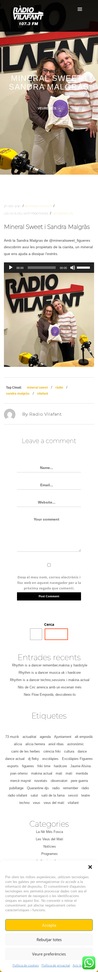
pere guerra (79, 781)
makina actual (41, 773)
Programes (40, 213)
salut (34, 795)
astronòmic (75, 744)
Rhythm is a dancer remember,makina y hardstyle (49, 665)
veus (36, 803)
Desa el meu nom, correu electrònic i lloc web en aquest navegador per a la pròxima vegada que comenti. (49, 582)
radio (56, 788)
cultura (69, 751)
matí (69, 773)
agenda (45, 737)
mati (59, 773)
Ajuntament (62, 737)
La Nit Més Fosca (49, 832)
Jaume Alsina (80, 766)
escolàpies (50, 759)
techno (24, 803)
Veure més (47, 108)
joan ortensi (19, 773)
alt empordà (84, 737)
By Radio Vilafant (38, 206)
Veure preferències (49, 954)
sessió (73, 795)
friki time (43, 766)
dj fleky (33, 759)
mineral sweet (37, 387)
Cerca (49, 624)
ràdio (59, 387)
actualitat (29, 737)
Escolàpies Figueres (77, 759)
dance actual (15, 759)
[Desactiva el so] (72, 267)
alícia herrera (35, 744)
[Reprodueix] (10, 267)
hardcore (60, 766)
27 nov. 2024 (12, 206)
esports (13, 766)
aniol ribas (56, 744)
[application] (49, 267)
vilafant (42, 393)
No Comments (62, 213)
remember (70, 788)
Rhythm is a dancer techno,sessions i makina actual (49, 680)
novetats (40, 781)
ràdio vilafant (17, 795)
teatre (85, 795)
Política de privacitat (56, 965)
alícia (18, 744)
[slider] (84, 267)
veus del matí (54, 803)
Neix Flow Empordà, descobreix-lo (50, 695)
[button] (90, 867)
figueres (28, 766)
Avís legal (79, 965)
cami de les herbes (25, 751)
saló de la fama (53, 795)
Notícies (49, 846)
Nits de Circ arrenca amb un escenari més (50, 687)
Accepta (49, 925)
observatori (59, 781)
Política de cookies (26, 965)
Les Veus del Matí (17, 213)
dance (82, 751)
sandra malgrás (18, 393)
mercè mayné (20, 781)
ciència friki (52, 751)
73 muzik (12, 737)
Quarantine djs (38, 788)
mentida (82, 773)
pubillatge (16, 788)
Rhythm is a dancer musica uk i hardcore (50, 673)
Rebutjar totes (49, 939)
